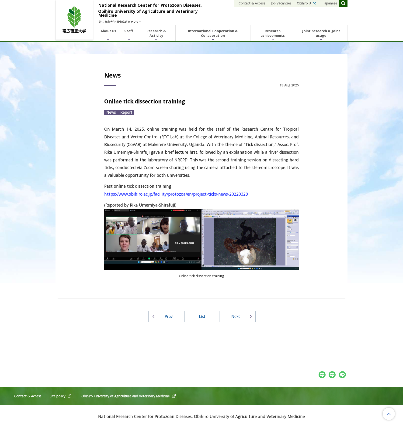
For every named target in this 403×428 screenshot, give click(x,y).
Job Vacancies (281, 3)
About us (108, 30)
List (202, 316)
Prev (169, 316)
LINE (342, 375)
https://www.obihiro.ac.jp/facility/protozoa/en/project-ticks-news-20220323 (176, 194)
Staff (128, 30)
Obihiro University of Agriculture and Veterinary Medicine (125, 396)
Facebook (322, 375)
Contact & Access (252, 3)
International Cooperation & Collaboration (213, 33)
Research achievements (273, 33)
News (111, 112)
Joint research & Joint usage (321, 33)
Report (126, 112)
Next (235, 316)
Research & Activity (156, 33)
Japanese (330, 3)
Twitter (332, 375)
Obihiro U (304, 3)
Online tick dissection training (144, 101)
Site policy (57, 396)
